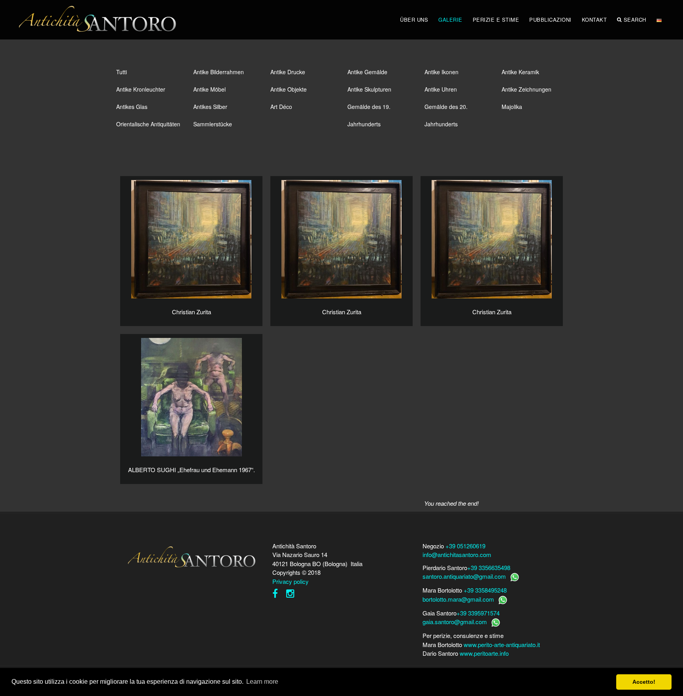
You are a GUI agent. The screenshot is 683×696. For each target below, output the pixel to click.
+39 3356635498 (488, 567)
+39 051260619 (465, 546)
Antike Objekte (288, 89)
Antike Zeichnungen (526, 89)
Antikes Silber (210, 107)
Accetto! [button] (643, 682)
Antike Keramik (520, 72)
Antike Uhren (441, 89)
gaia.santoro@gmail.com (455, 621)
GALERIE (450, 19)
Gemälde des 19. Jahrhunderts (369, 109)
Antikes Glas (131, 107)
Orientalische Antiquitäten (148, 124)
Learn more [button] (262, 681)
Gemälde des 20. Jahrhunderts (446, 109)
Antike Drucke (287, 72)
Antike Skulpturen (369, 89)
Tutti (121, 72)
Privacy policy (290, 581)
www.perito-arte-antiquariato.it (502, 644)
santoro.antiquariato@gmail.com (464, 576)
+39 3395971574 (478, 613)
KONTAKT (594, 19)
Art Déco (281, 107)
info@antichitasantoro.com (457, 554)
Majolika (512, 107)
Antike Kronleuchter (140, 89)
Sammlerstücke (212, 124)
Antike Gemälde (367, 72)
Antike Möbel (209, 89)
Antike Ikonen (441, 72)
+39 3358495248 (485, 590)
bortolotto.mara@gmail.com (458, 599)
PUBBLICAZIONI (550, 19)
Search (635, 19)
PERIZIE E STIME (496, 19)
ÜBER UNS (414, 19)
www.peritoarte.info (484, 653)
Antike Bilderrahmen (218, 72)
